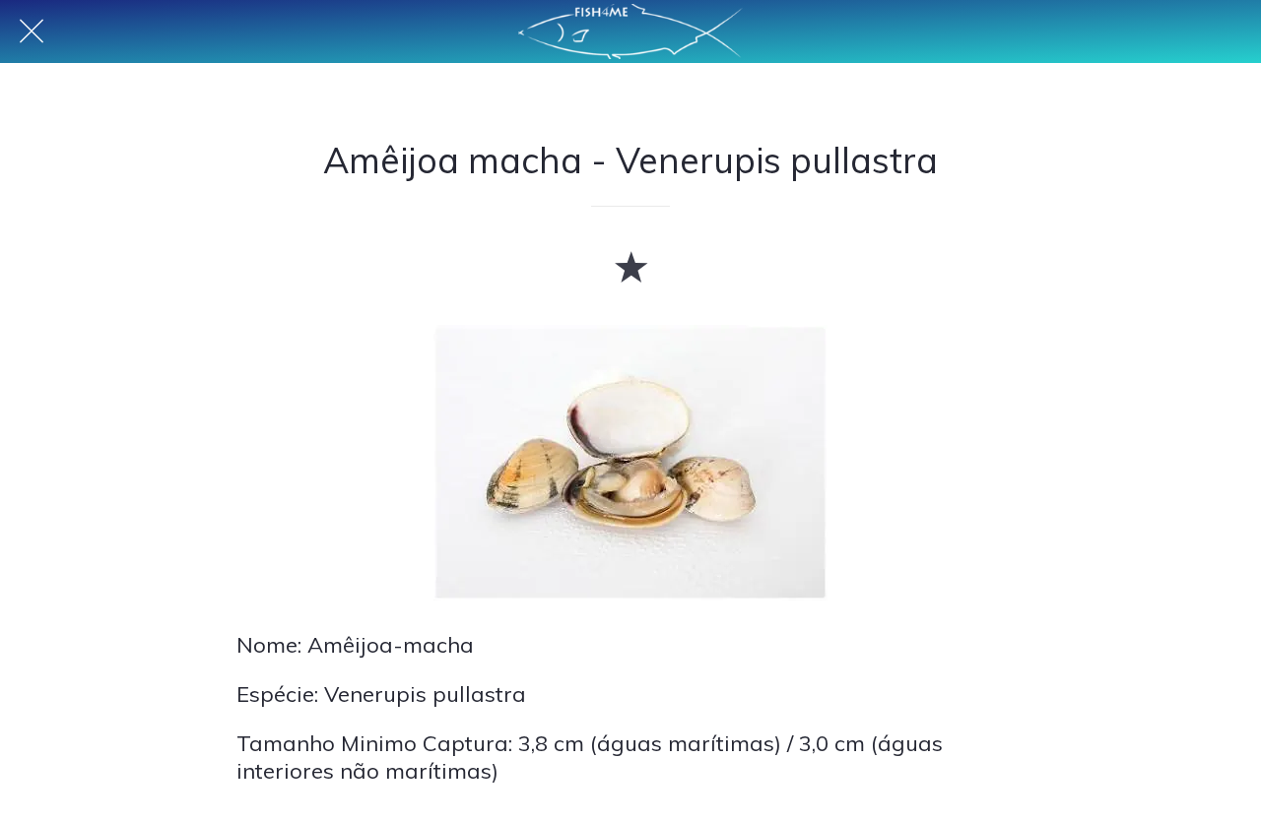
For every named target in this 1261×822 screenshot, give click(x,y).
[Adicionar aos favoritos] (630, 265)
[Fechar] (31, 31)
